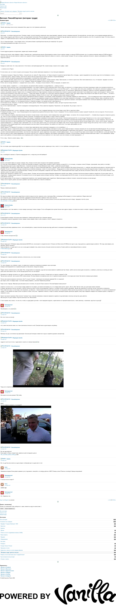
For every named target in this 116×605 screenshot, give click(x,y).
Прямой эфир (3, 7)
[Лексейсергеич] (5, 31)
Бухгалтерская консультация (8, 556)
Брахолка (3, 526)
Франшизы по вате (5, 548)
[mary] (2, 467)
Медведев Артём (17, 150)
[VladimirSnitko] (2, 159)
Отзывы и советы (5, 559)
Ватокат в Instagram (5, 576)
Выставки (3, 541)
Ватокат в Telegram (5, 572)
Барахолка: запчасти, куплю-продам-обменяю (12, 550)
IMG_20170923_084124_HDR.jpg (8, 454)
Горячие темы (3, 6)
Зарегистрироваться (10, 508)
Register (7, 500)
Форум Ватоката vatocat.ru (20, 2)
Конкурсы (3, 543)
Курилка (3, 528)
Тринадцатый (8, 231)
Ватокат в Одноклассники (7, 570)
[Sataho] (3, 23)
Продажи (3, 537)
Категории (2, 4)
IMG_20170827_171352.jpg (7, 201)
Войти (2, 508)
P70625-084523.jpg (5, 248)
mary (6, 467)
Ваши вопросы (4, 534)
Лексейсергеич (15, 31)
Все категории (3, 511)
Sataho (8, 23)
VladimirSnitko (9, 158)
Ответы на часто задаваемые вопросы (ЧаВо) (12, 532)
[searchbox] (10, 13)
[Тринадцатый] (2, 232)
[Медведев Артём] (6, 150)
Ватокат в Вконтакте (5, 569)
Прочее (2, 530)
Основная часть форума (6, 521)
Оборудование (4, 539)
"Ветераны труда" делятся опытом (9, 552)
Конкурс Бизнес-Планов (6, 545)
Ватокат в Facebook (5, 567)
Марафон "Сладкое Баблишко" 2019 (9, 523)
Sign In (1, 500)
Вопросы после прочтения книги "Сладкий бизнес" (13, 554)
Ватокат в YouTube (5, 574)
